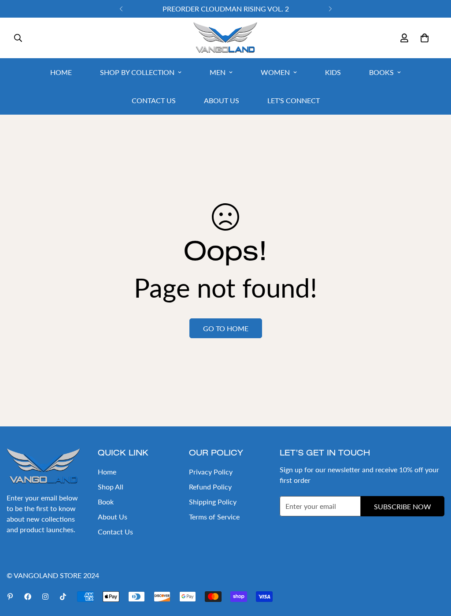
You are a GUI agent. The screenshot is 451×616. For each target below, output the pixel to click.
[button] (424, 38)
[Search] (18, 38)
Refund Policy (210, 486)
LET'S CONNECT (293, 100)
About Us (112, 516)
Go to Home (225, 328)
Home (107, 471)
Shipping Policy (213, 501)
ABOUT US (221, 100)
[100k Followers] (45, 596)
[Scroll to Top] (434, 568)
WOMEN (275, 72)
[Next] (330, 9)
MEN (218, 72)
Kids (333, 72)
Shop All (110, 486)
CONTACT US (154, 100)
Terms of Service (214, 516)
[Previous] (121, 9)
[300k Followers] (27, 596)
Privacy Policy (211, 471)
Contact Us (115, 531)
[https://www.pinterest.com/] (10, 596)
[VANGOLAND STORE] (225, 38)
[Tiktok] (63, 596)
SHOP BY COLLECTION (137, 72)
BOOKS (381, 72)
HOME (61, 72)
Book (106, 501)
